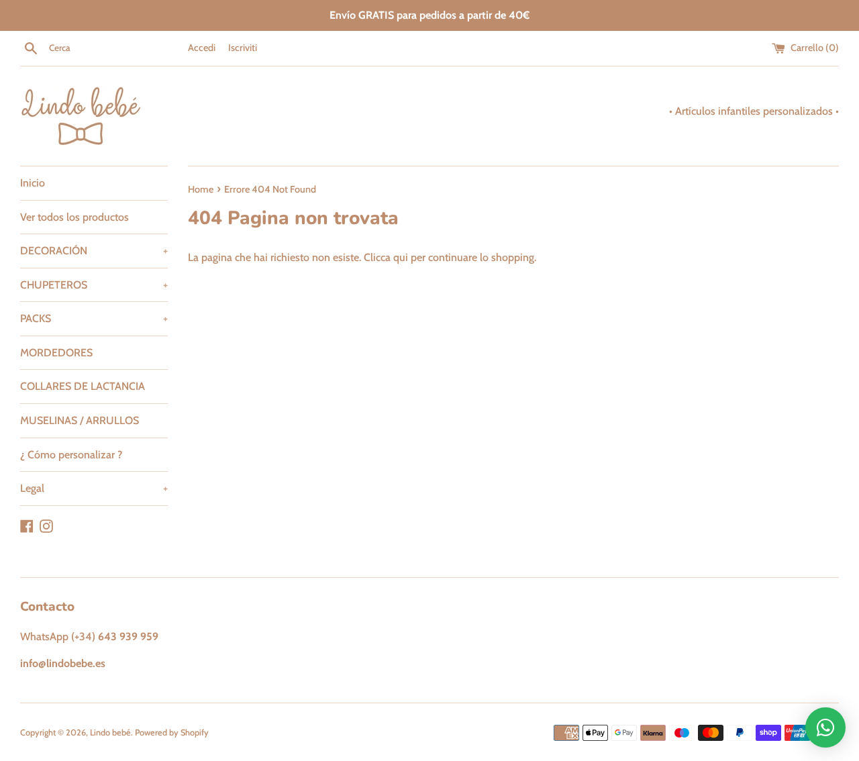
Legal (94, 488)
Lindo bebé (110, 732)
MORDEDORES (56, 352)
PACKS (94, 318)
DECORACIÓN (94, 250)
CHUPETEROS (94, 284)
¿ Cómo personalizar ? (71, 454)
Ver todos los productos (74, 217)
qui (400, 257)
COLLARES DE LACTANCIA (82, 386)
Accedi (201, 48)
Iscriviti (242, 48)
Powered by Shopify (172, 732)
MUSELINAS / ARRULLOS (79, 420)
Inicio (32, 182)
